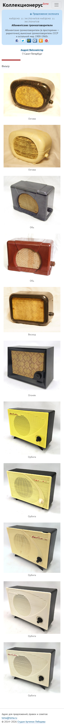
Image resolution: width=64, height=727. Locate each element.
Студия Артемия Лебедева (31, 721)
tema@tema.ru (9, 717)
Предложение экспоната (46, 13)
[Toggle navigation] (56, 4)
